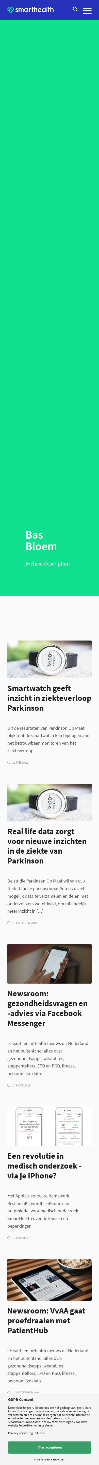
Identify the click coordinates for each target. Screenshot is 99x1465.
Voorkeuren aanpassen (49, 1459)
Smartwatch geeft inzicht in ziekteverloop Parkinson (49, 698)
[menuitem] (73, 10)
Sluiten (40, 1433)
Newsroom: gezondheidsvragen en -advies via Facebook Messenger (47, 1008)
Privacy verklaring (20, 1433)
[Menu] (85, 10)
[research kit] (49, 1126)
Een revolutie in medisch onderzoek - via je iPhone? (44, 1166)
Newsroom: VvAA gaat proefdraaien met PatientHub (46, 1320)
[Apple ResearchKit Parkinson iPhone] (49, 964)
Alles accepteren (50, 1447)
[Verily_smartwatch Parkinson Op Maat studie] (49, 659)
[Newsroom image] (49, 1280)
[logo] (30, 10)
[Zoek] (73, 10)
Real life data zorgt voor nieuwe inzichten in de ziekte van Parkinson (47, 846)
